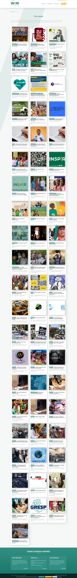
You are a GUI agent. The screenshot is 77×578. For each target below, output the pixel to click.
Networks (13, 22)
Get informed (49, 3)
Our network (56, 3)
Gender (52, 20)
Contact (64, 0)
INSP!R (60, 20)
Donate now (63, 3)
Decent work (37, 20)
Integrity (60, 0)
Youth (59, 22)
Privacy (20, 575)
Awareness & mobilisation (16, 20)
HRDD (56, 20)
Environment (47, 20)
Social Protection (47, 22)
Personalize (55, 576)
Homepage (13, 11)
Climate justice (25, 20)
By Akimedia (24, 575)
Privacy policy (59, 576)
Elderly (42, 20)
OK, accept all (41, 576)
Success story (54, 22)
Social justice (40, 22)
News (58, 0)
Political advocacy (19, 22)
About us (43, 3)
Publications (16, 575)
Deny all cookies (48, 576)
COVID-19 (31, 20)
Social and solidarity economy (30, 22)
